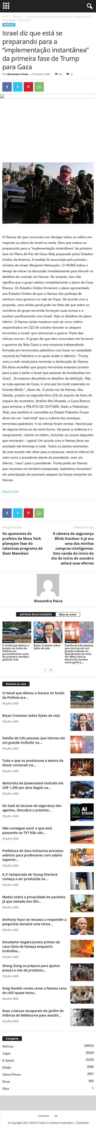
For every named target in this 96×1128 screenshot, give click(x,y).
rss (56, 1115)
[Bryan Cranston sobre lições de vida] (48, 632)
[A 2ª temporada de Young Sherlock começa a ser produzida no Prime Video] (82, 881)
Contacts (43, 1115)
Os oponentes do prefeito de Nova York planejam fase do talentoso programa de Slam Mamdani (22, 543)
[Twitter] (17, 87)
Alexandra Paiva (17, 74)
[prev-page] (45, 670)
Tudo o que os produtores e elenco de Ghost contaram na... (32, 762)
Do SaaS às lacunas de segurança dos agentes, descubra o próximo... (32, 807)
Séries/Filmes (11, 1074)
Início (5, 16)
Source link (10, 491)
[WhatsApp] (39, 87)
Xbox (5, 1088)
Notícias (17, 16)
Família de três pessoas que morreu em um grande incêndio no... (33, 740)
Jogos (6, 1053)
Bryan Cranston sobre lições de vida (47, 647)
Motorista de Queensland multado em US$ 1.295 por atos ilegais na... (32, 785)
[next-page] (50, 670)
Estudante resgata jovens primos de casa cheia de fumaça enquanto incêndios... (31, 946)
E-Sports (8, 1060)
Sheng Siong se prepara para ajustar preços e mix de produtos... (31, 967)
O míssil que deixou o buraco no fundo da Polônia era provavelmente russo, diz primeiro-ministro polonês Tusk (15, 652)
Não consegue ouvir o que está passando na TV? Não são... (27, 830)
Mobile (6, 1067)
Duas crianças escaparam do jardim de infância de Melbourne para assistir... (33, 1013)
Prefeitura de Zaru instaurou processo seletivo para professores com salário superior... (32, 855)
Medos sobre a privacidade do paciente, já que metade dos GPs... (34, 899)
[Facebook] (7, 87)
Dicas (6, 1081)
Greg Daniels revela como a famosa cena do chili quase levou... (34, 990)
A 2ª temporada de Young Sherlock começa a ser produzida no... (30, 876)
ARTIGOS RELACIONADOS (36, 614)
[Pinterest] (28, 87)
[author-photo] (48, 585)
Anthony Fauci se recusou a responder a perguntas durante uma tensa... (34, 921)
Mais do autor (68, 614)
